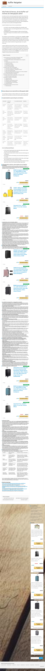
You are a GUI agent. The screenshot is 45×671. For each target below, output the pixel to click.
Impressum (42, 666)
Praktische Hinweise (9, 83)
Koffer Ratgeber (15, 2)
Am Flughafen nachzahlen (10, 65)
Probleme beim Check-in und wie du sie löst (11, 84)
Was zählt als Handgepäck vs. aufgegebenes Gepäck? (14, 69)
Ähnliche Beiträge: (8, 85)
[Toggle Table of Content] (26, 55)
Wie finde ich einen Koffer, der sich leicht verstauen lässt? (13, 490)
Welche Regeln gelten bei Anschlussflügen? (12, 72)
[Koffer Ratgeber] (4, 4)
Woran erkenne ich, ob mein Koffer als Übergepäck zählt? (13, 57)
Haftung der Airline (9, 78)
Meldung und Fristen (9, 79)
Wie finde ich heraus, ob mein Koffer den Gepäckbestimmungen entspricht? (14, 487)
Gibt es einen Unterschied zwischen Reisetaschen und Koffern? (13, 483)
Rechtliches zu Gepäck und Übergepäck (10, 77)
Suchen (32, 656)
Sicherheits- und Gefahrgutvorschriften (12, 80)
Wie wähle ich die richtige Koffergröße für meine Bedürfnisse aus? (14, 488)
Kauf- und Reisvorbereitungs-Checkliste (10, 73)
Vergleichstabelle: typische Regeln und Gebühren (13, 58)
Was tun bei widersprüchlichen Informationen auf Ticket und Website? (16, 71)
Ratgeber (10, 6)
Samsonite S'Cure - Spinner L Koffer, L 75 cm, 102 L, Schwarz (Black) (20, 207)
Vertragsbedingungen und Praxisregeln (12, 82)
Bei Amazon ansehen (23, 182)
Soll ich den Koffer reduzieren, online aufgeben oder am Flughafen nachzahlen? (14, 60)
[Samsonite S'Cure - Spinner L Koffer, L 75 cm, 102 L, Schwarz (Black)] (37, 553)
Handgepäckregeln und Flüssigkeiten (11, 81)
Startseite (4, 6)
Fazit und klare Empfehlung (10, 66)
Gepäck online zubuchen (9, 64)
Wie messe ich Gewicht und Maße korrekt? (12, 68)
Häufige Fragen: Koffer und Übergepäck (10, 67)
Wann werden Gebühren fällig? (10, 70)
